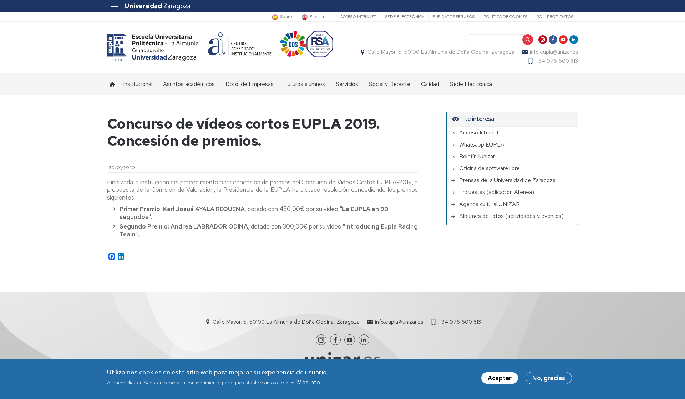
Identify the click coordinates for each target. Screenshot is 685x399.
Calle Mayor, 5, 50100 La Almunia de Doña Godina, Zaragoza (440, 52)
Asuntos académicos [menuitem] (189, 84)
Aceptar (500, 378)
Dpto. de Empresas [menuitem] (249, 84)
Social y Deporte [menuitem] (389, 84)
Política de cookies (505, 16)
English (317, 17)
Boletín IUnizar (477, 156)
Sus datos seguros (454, 16)
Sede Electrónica (404, 16)
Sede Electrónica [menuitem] (471, 84)
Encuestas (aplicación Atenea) (496, 192)
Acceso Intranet (358, 16)
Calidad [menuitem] (430, 84)
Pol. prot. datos (554, 16)
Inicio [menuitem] (112, 84)
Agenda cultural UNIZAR (489, 204)
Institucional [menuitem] (137, 84)
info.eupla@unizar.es (554, 52)
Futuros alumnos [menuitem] (304, 84)
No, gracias (548, 378)
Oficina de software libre (489, 168)
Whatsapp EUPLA (481, 145)
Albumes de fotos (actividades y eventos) (511, 216)
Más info (308, 383)
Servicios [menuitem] (347, 84)
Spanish (288, 17)
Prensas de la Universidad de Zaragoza (507, 180)
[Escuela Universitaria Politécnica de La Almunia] (153, 47)
